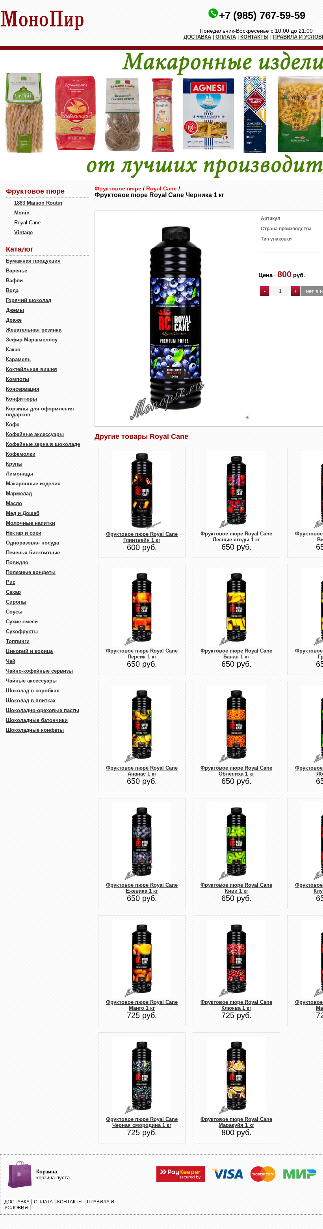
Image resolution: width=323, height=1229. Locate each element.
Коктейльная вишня (31, 369)
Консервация (22, 389)
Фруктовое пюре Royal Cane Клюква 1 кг (236, 1005)
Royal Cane (161, 188)
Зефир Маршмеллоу (32, 340)
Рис (10, 582)
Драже (14, 320)
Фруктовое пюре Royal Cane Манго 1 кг (142, 1005)
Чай (10, 661)
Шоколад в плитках (31, 700)
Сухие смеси (22, 622)
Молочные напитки (30, 523)
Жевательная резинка (33, 330)
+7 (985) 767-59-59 (262, 15)
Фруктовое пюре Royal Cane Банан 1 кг (236, 654)
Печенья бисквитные (33, 553)
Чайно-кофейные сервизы (39, 671)
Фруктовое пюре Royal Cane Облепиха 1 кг (236, 771)
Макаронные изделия (33, 484)
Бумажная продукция (33, 261)
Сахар (13, 592)
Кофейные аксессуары (35, 434)
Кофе (12, 424)
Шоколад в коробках (32, 691)
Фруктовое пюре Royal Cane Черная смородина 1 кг (142, 1122)
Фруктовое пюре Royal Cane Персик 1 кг (142, 654)
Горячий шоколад (28, 300)
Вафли (14, 280)
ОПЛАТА (225, 37)
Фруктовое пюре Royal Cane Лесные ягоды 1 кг (236, 537)
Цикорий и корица (29, 651)
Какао (13, 349)
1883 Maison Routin (38, 203)
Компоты (17, 379)
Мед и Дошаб (22, 513)
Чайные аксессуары (31, 681)
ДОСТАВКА (197, 37)
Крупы (14, 464)
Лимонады (19, 474)
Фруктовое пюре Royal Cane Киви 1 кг (236, 888)
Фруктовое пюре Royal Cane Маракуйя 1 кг (236, 1122)
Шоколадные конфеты (35, 730)
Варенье (16, 271)
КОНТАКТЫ (254, 37)
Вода (12, 290)
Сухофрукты (22, 631)
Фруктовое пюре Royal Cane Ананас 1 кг (142, 771)
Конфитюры (21, 399)
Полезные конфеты (31, 572)
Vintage (23, 232)
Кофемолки (20, 454)
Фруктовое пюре (118, 188)
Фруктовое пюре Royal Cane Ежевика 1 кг (142, 888)
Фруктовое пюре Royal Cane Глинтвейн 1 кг (142, 537)
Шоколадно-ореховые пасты (42, 710)
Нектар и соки (23, 533)
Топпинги (18, 641)
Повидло (17, 562)
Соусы (14, 612)
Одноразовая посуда (32, 543)
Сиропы (16, 602)
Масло (14, 503)
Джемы (15, 310)
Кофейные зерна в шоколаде (43, 444)
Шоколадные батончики (37, 720)
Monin (22, 213)
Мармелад (19, 493)
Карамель (18, 359)
